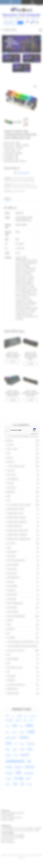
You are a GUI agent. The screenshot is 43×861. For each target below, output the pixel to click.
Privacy (32, 433)
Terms (35, 433)
